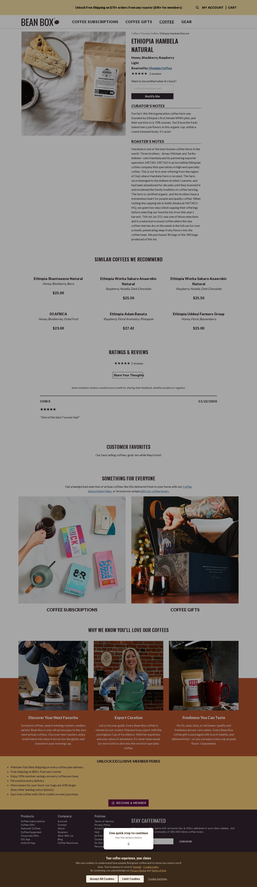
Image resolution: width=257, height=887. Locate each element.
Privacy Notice (138, 870)
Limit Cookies (131, 878)
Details (137, 866)
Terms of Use (158, 870)
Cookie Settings (157, 878)
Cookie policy (151, 866)
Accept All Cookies (102, 878)
